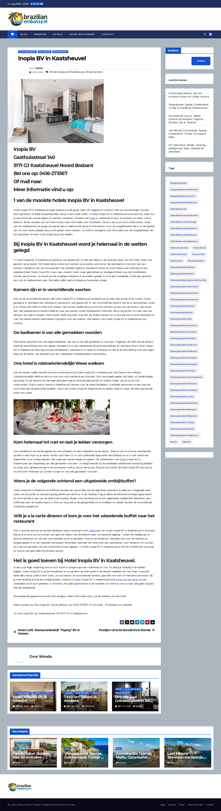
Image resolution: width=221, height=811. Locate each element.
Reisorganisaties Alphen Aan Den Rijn (188, 280)
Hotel (123, 459)
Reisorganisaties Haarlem (182, 371)
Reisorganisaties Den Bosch (183, 325)
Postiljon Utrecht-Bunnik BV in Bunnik (125, 630)
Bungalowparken (178, 183)
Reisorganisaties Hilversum (183, 383)
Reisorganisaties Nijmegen (183, 409)
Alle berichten (24, 804)
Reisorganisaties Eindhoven (183, 351)
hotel (92, 218)
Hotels (58, 34)
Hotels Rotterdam (178, 254)
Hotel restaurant (82, 34)
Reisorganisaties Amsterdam (184, 299)
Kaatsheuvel (44, 52)
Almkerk (68, 693)
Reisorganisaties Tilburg (182, 422)
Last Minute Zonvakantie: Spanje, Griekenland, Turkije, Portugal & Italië (188, 134)
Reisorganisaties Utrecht (182, 429)
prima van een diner (127, 579)
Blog (24, 34)
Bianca (19, 763)
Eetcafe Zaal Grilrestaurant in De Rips (132, 701)
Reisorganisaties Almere (182, 274)
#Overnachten (94, 71)
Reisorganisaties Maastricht (183, 403)
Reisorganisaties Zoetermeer (184, 435)
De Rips (119, 689)
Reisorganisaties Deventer (183, 338)
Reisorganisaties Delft (181, 319)
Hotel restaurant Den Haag (183, 222)
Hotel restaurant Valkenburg (184, 241)
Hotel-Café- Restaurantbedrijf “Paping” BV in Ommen (49, 631)
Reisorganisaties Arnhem (182, 306)
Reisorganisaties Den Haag (183, 332)
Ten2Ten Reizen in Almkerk (80, 699)
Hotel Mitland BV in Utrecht (30, 699)
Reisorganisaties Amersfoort (184, 286)
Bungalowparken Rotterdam (183, 202)
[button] (205, 34)
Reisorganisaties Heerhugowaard (186, 377)
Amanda (89, 706)
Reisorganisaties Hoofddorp (183, 390)
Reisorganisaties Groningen (183, 364)
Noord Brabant (60, 52)
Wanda (39, 68)
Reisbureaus (176, 261)
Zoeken (201, 61)
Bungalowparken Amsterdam (184, 189)
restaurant (94, 530)
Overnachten (198, 254)
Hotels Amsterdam (179, 248)
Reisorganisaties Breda (181, 312)
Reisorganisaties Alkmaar (182, 267)
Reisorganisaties (196, 261)
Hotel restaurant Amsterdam (184, 215)
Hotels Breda (199, 248)
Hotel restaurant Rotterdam (183, 235)
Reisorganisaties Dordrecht (183, 345)
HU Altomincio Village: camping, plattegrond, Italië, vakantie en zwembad (187, 148)
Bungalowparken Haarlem (182, 196)
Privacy (71, 804)
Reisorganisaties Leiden (181, 396)
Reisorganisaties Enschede (183, 358)
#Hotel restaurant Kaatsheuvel (66, 71)
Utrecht (37, 693)
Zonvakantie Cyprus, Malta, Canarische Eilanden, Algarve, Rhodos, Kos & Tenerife (186, 119)
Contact (107, 34)
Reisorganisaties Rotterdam (183, 416)
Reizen (173, 442)
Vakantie (40, 34)
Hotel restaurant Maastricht (183, 228)
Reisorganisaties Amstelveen (184, 293)
